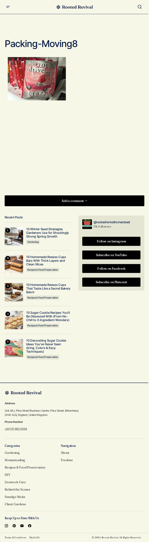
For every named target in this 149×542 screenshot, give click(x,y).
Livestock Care (15, 482)
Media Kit (34, 537)
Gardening (33, 241)
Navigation (68, 446)
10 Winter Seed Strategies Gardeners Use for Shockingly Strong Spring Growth (47, 232)
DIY (7, 475)
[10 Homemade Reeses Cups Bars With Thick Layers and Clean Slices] (14, 264)
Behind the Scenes (17, 489)
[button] (8, 7)
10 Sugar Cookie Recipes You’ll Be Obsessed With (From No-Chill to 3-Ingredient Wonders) (48, 316)
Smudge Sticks (15, 497)
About (65, 453)
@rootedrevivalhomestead (112, 222)
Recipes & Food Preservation (42, 269)
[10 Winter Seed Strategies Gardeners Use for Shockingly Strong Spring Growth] (14, 236)
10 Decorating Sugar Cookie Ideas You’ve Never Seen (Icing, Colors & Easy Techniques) (46, 346)
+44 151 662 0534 (16, 428)
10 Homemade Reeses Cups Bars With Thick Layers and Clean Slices (46, 260)
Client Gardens (15, 504)
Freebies (67, 460)
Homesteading (15, 460)
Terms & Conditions (15, 537)
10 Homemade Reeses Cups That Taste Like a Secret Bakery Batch (48, 288)
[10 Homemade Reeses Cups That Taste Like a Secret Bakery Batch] (14, 292)
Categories (12, 446)
